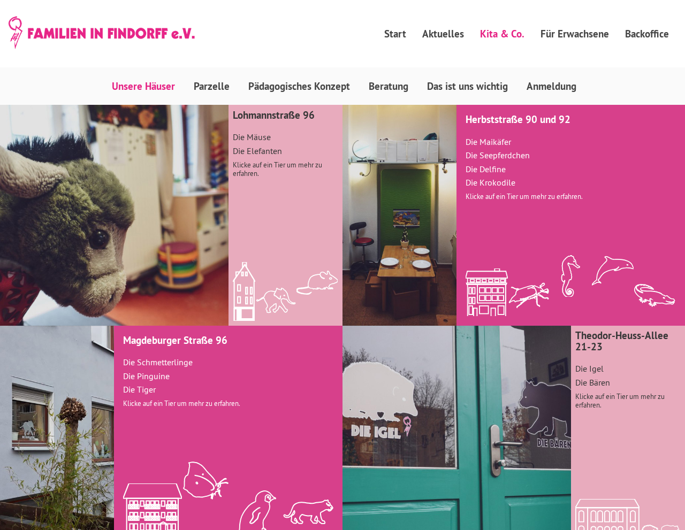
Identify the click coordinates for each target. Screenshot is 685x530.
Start (395, 34)
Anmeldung (551, 86)
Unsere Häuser (143, 86)
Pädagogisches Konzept (299, 86)
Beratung (388, 86)
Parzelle (212, 86)
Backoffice (647, 34)
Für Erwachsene (575, 34)
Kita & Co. (502, 34)
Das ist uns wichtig (467, 86)
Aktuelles (443, 34)
